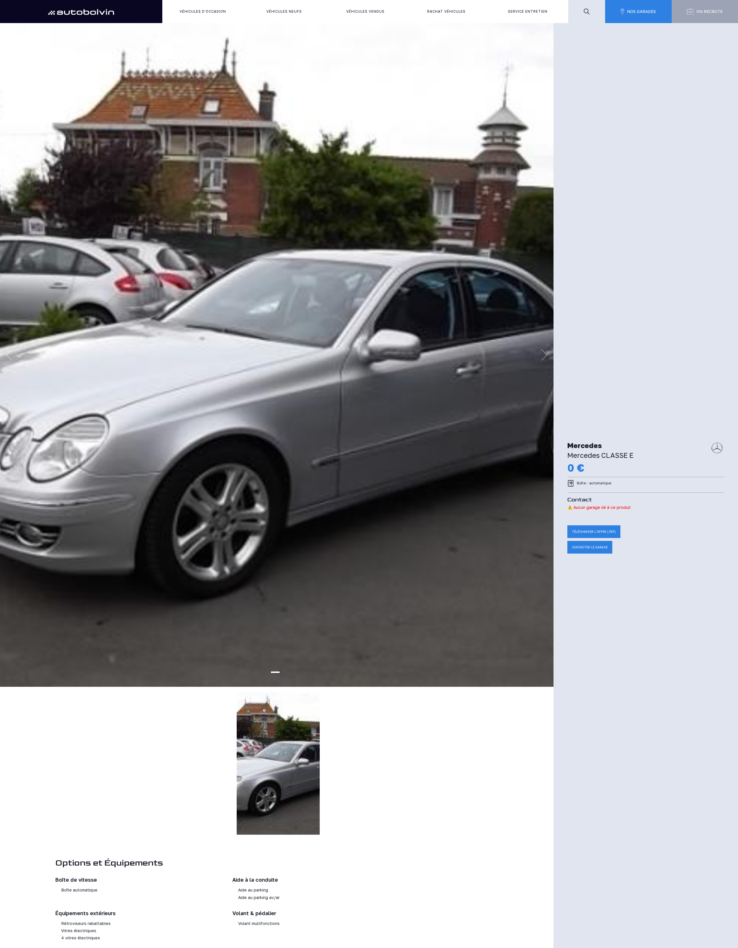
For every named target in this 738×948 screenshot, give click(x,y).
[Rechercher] (586, 11)
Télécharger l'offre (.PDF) (594, 531)
